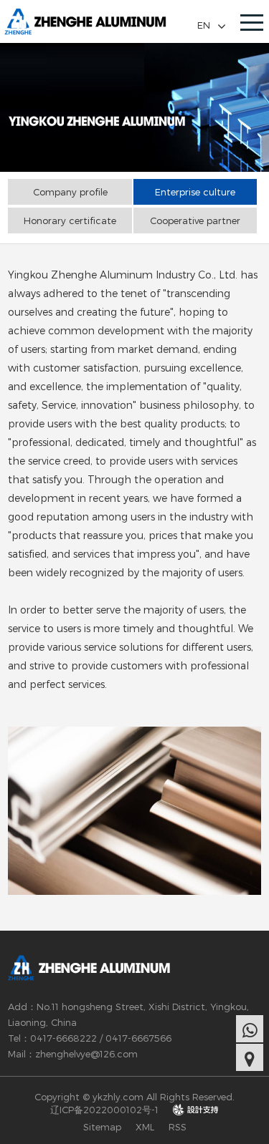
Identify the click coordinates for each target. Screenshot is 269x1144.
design (196, 1109)
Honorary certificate (70, 220)
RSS (178, 1127)
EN (203, 25)
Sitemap (102, 1127)
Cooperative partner (195, 220)
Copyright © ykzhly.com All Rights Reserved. (134, 1096)
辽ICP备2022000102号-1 (104, 1109)
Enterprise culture (195, 192)
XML (145, 1127)
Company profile (70, 192)
